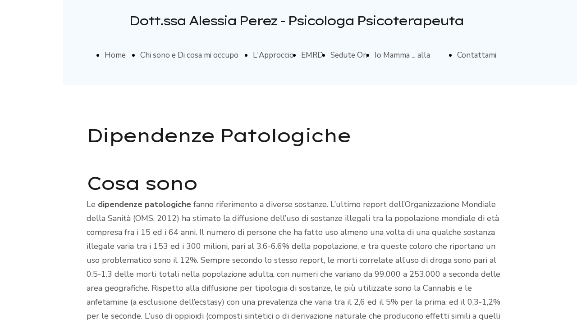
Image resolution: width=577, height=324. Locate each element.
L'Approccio (273, 55)
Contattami (476, 55)
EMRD (312, 55)
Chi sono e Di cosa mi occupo (189, 55)
